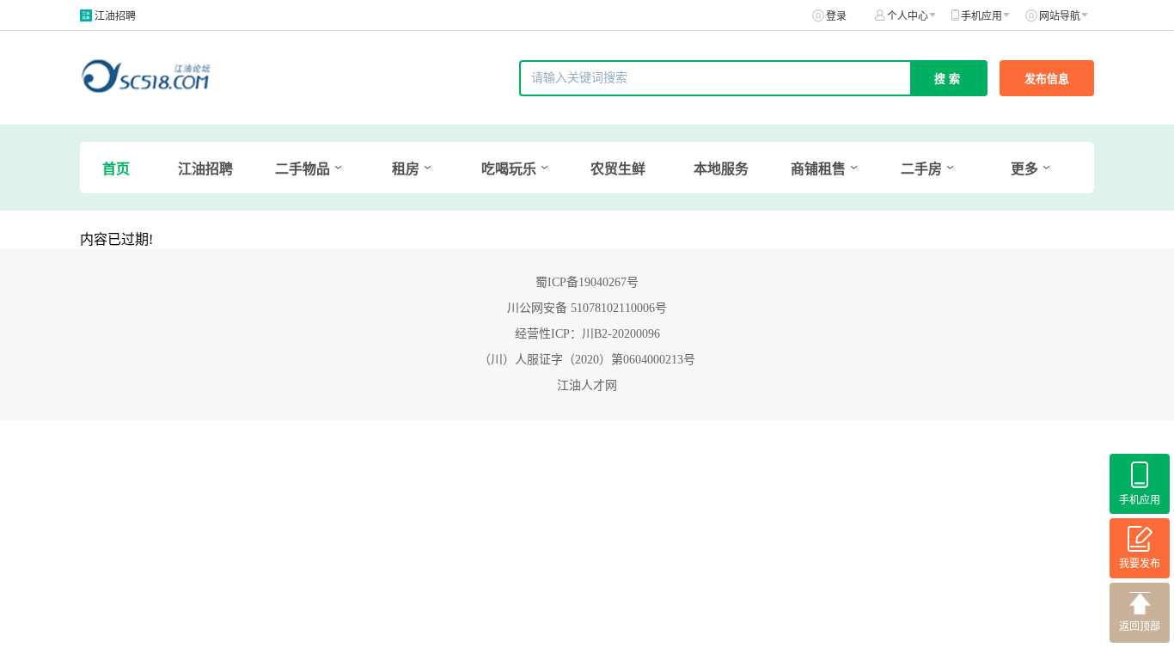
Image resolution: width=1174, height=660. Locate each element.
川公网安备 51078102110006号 (587, 308)
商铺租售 (818, 169)
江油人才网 (587, 385)
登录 (836, 16)
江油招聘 (115, 16)
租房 (405, 169)
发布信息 (1046, 78)
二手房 (921, 169)
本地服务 (721, 169)
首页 (116, 169)
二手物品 (302, 169)
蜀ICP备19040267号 (587, 282)
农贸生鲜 (617, 169)
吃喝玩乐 (508, 169)
